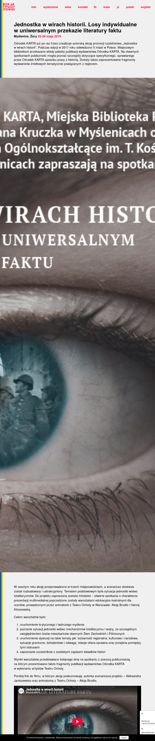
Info (33, 7)
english (145, 7)
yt (118, 7)
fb (95, 7)
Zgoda (124, 738)
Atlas (68, 7)
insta (106, 7)
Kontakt (83, 7)
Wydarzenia (50, 7)
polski (130, 7)
